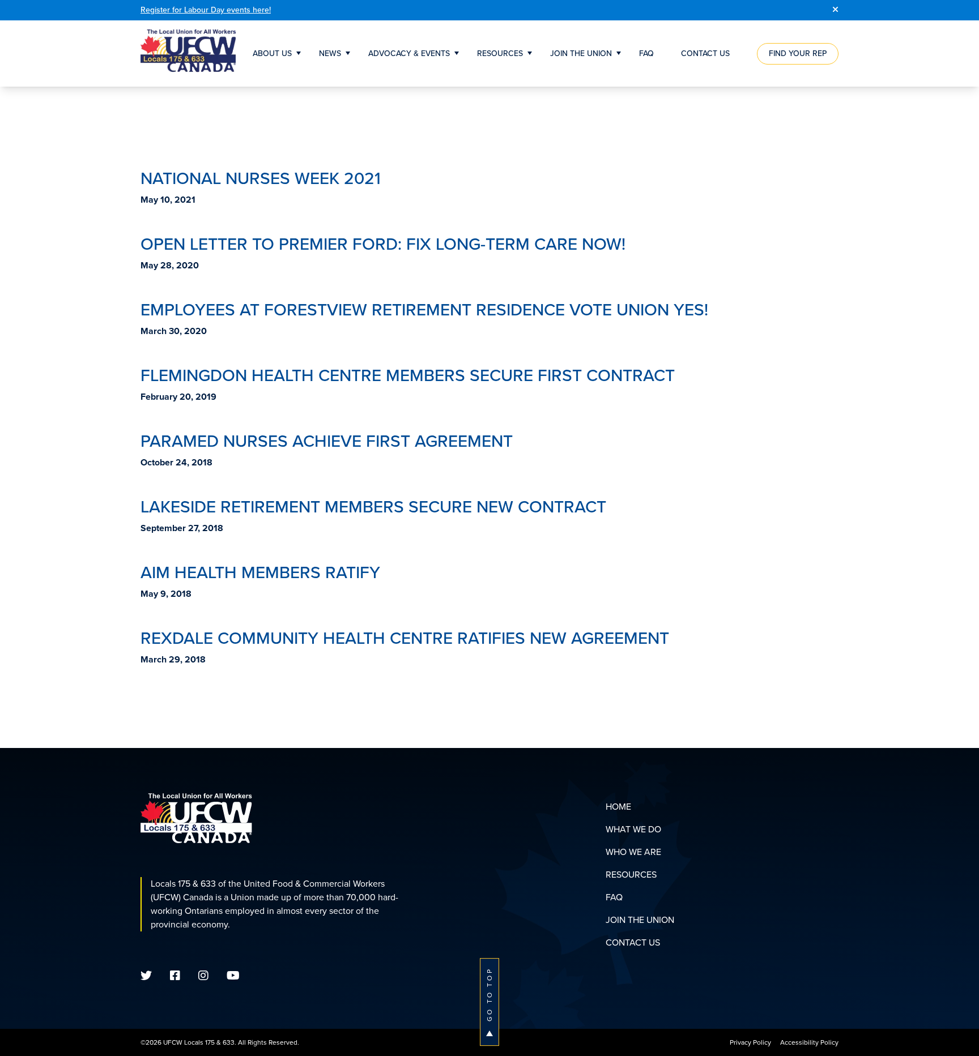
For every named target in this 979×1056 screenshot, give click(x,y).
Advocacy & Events (409, 53)
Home (618, 806)
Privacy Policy (750, 1042)
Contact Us (705, 53)
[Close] (835, 10)
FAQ (646, 53)
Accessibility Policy (809, 1042)
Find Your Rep (798, 53)
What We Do (633, 829)
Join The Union (581, 53)
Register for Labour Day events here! (206, 10)
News (330, 53)
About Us (272, 53)
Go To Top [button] (489, 994)
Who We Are (633, 851)
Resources (500, 53)
